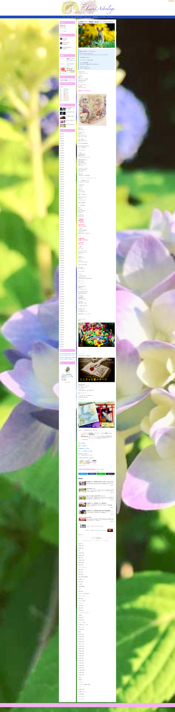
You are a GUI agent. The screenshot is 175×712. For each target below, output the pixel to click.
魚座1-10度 (80, 572)
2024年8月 (62, 191)
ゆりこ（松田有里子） (67, 374)
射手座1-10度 (80, 617)
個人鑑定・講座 (81, 689)
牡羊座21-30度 (81, 629)
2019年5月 (62, 341)
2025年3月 (62, 174)
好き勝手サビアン (98, 469)
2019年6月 (62, 339)
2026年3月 (62, 145)
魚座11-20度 (80, 581)
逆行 (79, 550)
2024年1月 (62, 207)
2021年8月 (62, 277)
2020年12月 (62, 296)
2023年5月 (62, 227)
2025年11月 (62, 155)
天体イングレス (81, 627)
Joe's (74, 51)
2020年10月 (62, 301)
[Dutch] (61, 25)
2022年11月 (62, 241)
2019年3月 (62, 346)
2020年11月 (62, 298)
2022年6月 (62, 253)
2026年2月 (62, 148)
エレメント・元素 (81, 622)
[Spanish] (64, 25)
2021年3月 (62, 289)
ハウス (79, 588)
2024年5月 (62, 198)
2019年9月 (62, 332)
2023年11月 (62, 212)
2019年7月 (62, 337)
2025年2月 (62, 176)
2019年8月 (62, 334)
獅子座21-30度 (81, 648)
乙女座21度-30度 (81, 670)
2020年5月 (62, 313)
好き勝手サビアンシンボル (87, 469)
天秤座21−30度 (81, 560)
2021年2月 (62, 291)
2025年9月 (62, 160)
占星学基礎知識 (81, 586)
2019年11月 (62, 327)
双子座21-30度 (81, 674)
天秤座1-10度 (80, 545)
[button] (110, 474)
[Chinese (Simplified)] (60, 25)
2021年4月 (62, 286)
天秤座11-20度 (81, 552)
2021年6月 (62, 282)
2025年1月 (62, 179)
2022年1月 (62, 265)
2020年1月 (62, 322)
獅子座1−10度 (81, 634)
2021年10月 (62, 272)
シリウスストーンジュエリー (83, 612)
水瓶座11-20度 (81, 555)
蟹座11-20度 (80, 564)
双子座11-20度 (81, 667)
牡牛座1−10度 (81, 639)
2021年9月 (62, 274)
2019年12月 (62, 325)
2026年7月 (62, 136)
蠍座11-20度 (80, 598)
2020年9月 (62, 303)
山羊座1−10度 (81, 658)
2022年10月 (62, 243)
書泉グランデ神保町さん (82, 445)
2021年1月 (62, 294)
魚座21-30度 (80, 591)
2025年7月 (62, 164)
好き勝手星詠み (81, 694)
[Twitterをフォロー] (66, 382)
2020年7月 (62, 308)
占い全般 (80, 584)
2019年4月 (62, 344)
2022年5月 (62, 255)
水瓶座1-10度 (80, 548)
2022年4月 (62, 258)
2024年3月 (62, 203)
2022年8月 (62, 248)
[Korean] (63, 25)
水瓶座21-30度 (81, 562)
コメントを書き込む (96, 538)
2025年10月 (62, 157)
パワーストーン (81, 603)
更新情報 (80, 679)
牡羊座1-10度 (80, 610)
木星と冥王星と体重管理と (83, 576)
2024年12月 (62, 181)
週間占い (80, 631)
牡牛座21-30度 (81, 653)
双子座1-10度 (80, 660)
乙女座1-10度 (80, 655)
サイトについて (81, 698)
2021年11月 (62, 270)
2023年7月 (62, 222)
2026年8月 (62, 133)
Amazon (82, 457)
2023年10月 (62, 215)
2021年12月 (62, 267)
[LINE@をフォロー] (69, 382)
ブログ (79, 686)
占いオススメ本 (81, 696)
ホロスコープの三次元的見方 (83, 593)
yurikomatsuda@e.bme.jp (83, 397)
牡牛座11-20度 (81, 646)
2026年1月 (62, 150)
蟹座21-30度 (80, 574)
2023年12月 (62, 210)
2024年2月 (62, 205)
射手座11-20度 (81, 636)
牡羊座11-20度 (81, 619)
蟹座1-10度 (80, 469)
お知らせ (80, 677)
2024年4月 (62, 200)
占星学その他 (80, 605)
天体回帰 (80, 615)
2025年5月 (62, 169)
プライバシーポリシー (82, 567)
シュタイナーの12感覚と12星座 (84, 684)
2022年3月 (62, 260)
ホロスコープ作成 (81, 600)
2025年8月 (62, 162)
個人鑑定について (81, 579)
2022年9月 (62, 246)
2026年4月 (62, 143)
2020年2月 (62, 320)
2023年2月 (62, 234)
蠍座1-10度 (80, 569)
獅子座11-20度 (81, 641)
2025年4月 (62, 172)
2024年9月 (62, 188)
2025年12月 (62, 152)
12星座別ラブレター (82, 691)
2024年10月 (62, 186)
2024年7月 (62, 193)
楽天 (85, 457)
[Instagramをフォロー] (68, 382)
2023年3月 (62, 231)
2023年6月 (62, 224)
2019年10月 (62, 329)
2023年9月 (62, 217)
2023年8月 (62, 219)
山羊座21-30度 (81, 672)
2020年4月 (62, 315)
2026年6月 (62, 138)
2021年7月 (62, 279)
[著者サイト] (65, 382)
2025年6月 (62, 167)
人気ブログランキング (82, 465)
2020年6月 (62, 310)
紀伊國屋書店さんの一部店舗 (83, 448)
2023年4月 (62, 229)
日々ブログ (93, 469)
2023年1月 (62, 236)
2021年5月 (62, 284)
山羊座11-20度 (81, 665)
